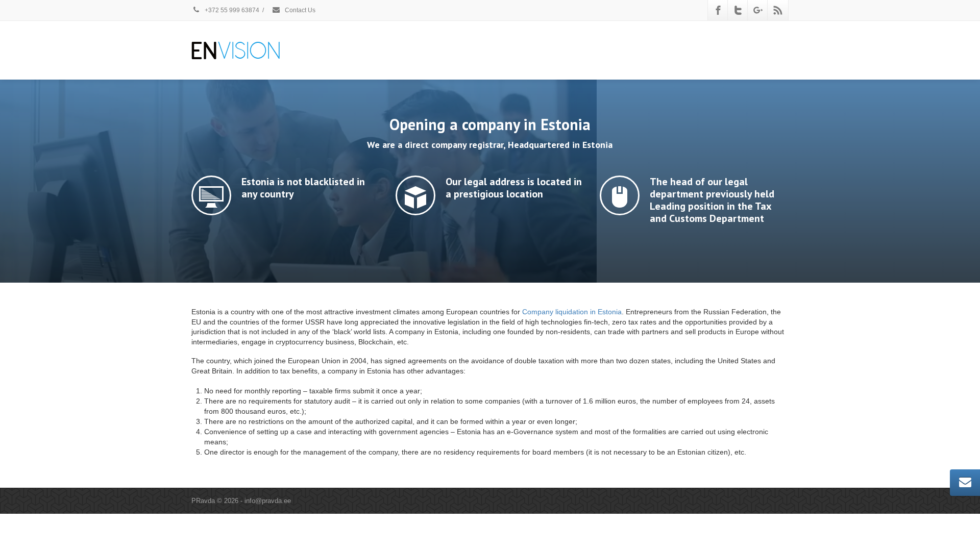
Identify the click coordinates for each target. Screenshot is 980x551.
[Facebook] (718, 10)
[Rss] (778, 10)
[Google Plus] (758, 10)
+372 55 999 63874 (231, 10)
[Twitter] (738, 10)
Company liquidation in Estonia (572, 312)
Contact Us (299, 10)
